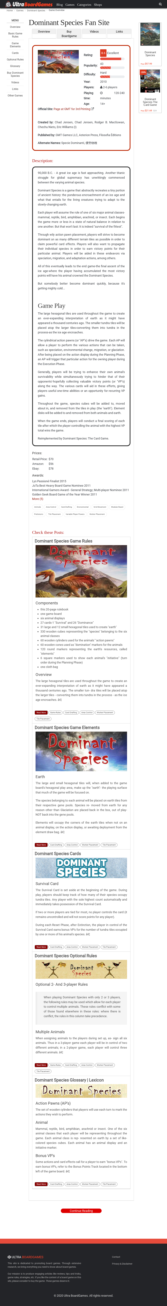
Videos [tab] (94, 31)
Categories (84, 4)
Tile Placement (54, 514)
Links (15, 89)
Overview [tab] (44, 31)
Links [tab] (119, 31)
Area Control (51, 507)
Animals (37, 507)
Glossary (15, 66)
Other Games (15, 95)
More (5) (37, 499)
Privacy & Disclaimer (122, 1263)
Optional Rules (15, 59)
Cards (15, 53)
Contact (116, 1257)
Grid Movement (100, 507)
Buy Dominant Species (15, 74)
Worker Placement (97, 514)
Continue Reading (81, 1211)
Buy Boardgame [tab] (69, 34)
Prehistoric (38, 514)
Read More (41, 712)
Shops (98, 4)
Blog (59, 4)
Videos (15, 82)
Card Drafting (66, 507)
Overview (15, 26)
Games (70, 4)
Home (10, 10)
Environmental (83, 507)
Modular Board (117, 507)
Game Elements (15, 45)
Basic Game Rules (15, 35)
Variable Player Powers (75, 514)
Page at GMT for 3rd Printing (72, 109)
